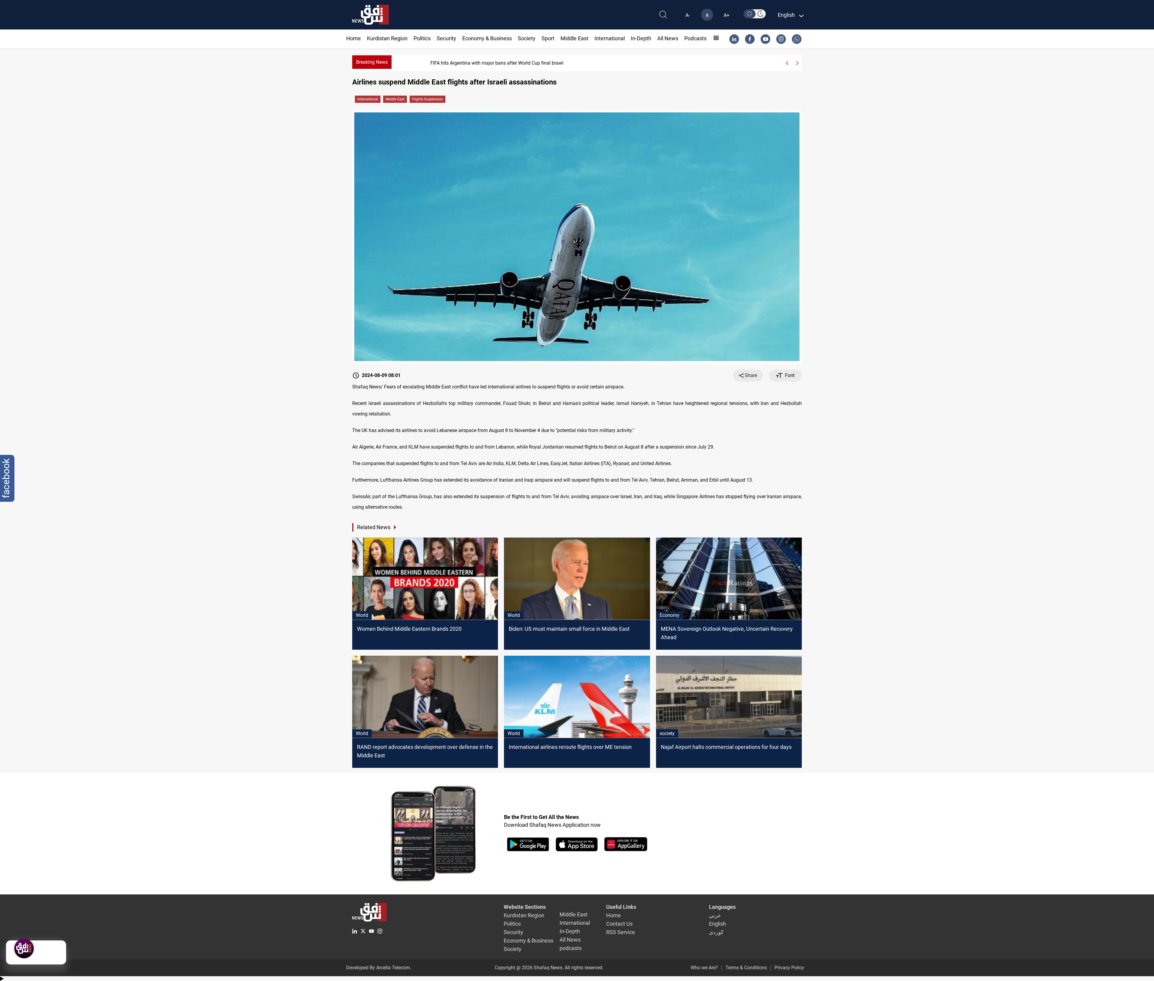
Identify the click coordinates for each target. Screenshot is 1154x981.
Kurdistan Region (387, 38)
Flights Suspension (427, 99)
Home (353, 38)
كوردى (716, 932)
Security (446, 38)
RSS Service (620, 932)
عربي (715, 915)
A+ (726, 15)
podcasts (695, 38)
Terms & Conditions (746, 967)
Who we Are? (704, 967)
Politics (422, 38)
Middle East (574, 38)
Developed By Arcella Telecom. (378, 967)
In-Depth (641, 38)
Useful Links (621, 907)
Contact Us (619, 924)
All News (667, 38)
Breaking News (372, 62)
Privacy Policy (789, 967)
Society (527, 38)
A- (687, 15)
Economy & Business (487, 38)
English (717, 924)
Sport (548, 38)
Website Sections (525, 907)
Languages (722, 907)
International (609, 38)
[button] (786, 63)
